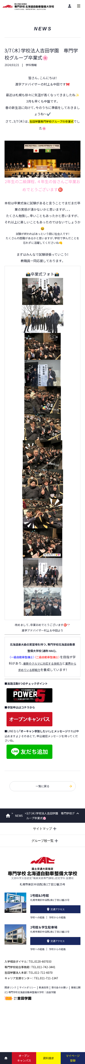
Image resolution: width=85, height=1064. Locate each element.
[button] (42, 185)
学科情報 (31, 65)
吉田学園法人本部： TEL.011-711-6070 (29, 973)
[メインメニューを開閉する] (78, 6)
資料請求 (48, 1058)
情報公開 (75, 987)
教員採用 (43, 987)
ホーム (8, 816)
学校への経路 (37, 917)
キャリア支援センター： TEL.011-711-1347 (31, 978)
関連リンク (10, 987)
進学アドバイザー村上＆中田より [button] (42, 630)
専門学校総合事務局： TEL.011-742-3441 (30, 967)
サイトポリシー (27, 987)
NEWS (19, 816)
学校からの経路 (57, 917)
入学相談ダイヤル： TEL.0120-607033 (28, 961)
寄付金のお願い (59, 987)
